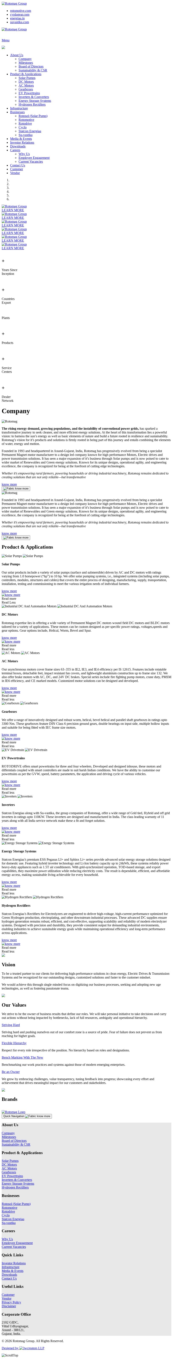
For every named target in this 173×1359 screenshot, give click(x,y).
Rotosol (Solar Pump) (33, 116)
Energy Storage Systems (35, 100)
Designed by (10, 1348)
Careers (15, 150)
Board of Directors (31, 66)
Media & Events (21, 138)
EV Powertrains (29, 93)
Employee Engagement (34, 157)
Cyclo (23, 127)
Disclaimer (9, 1306)
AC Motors (26, 85)
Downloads (18, 146)
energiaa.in (17, 18)
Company (25, 59)
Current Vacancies (31, 161)
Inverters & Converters (34, 97)
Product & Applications (25, 74)
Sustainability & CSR (33, 70)
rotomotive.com (20, 10)
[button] (27, 1116)
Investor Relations (22, 142)
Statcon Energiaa (30, 131)
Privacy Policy (11, 1302)
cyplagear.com (19, 14)
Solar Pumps (27, 78)
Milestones (26, 62)
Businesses (17, 112)
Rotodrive (25, 123)
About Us (16, 55)
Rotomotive (26, 119)
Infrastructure (19, 108)
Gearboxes (26, 89)
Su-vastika (25, 135)
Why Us (24, 154)
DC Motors (26, 81)
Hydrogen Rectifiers (32, 104)
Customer (16, 169)
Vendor (15, 173)
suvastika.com (19, 22)
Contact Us (17, 165)
